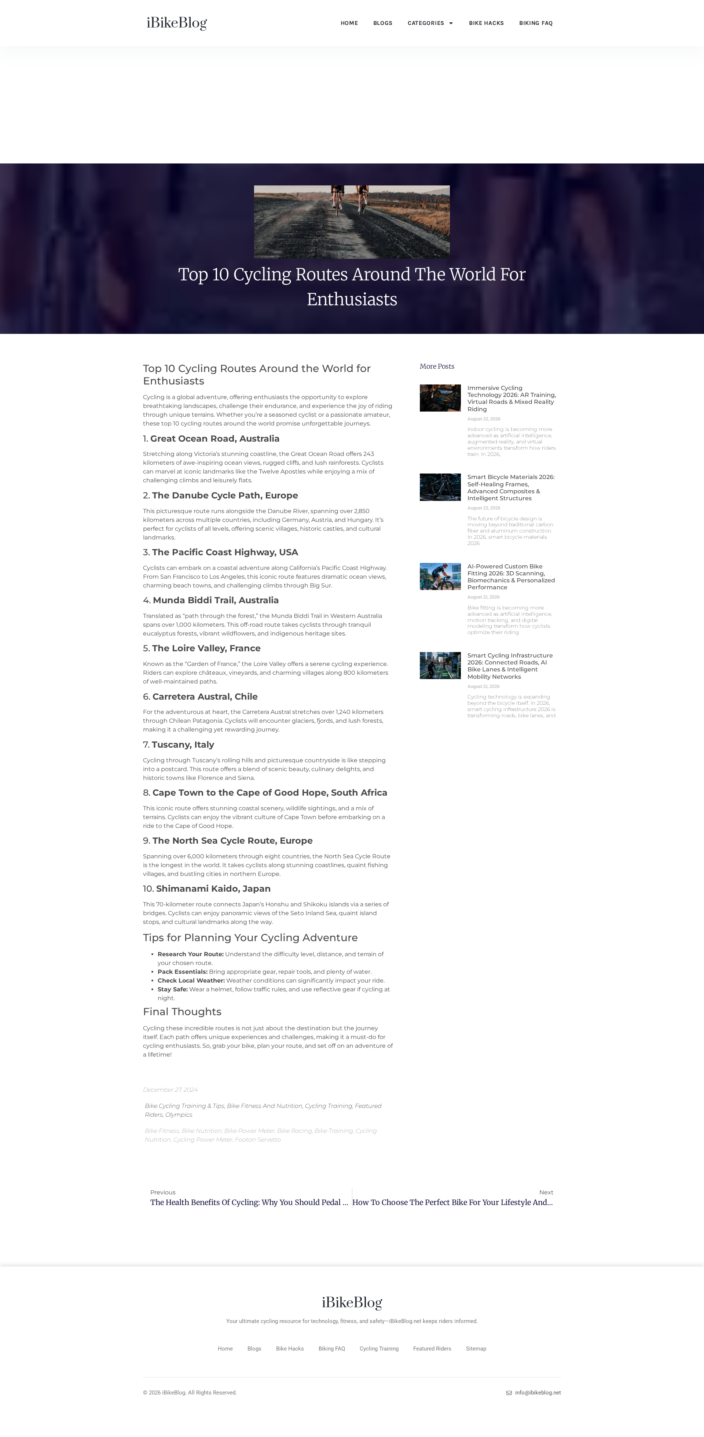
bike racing (294, 1130)
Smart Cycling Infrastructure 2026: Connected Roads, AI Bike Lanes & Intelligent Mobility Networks (510, 666)
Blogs (383, 22)
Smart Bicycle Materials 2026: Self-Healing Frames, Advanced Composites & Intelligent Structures (511, 488)
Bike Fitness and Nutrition (264, 1105)
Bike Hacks (486, 22)
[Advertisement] (352, 108)
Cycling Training (328, 1105)
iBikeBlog (177, 23)
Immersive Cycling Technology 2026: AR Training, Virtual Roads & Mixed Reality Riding (511, 398)
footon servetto (258, 1139)
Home (349, 22)
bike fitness (162, 1130)
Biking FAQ (536, 22)
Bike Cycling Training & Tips (184, 1105)
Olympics (178, 1114)
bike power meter (249, 1130)
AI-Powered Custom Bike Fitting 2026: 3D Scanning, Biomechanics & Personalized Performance (511, 577)
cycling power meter (202, 1139)
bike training (334, 1130)
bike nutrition (202, 1130)
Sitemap (476, 1348)
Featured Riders (432, 1348)
